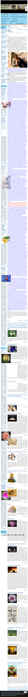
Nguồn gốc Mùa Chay (11, 404)
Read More (4, 115)
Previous (21, 29)
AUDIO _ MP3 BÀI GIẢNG (2, 27)
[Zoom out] (10, 30)
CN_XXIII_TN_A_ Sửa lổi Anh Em (4, 47)
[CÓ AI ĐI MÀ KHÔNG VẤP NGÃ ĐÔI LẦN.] (6, 495)
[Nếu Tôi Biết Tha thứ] (12, 385)
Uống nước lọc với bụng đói (3, 167)
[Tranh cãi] (12, 509)
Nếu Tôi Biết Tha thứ (11, 381)
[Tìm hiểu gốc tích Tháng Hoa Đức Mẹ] (12, 442)
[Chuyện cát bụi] (12, 493)
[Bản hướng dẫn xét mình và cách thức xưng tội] (12, 457)
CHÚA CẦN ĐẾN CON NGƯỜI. (13, 644)
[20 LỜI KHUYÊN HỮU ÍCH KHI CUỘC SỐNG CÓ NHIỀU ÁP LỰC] (12, 549)
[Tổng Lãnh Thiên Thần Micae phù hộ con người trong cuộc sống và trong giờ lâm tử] (12, 671)
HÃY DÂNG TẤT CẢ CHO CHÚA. (13, 565)
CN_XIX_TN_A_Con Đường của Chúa (5, 37)
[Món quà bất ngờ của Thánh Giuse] (12, 370)
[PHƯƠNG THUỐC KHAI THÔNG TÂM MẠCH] (6, 240)
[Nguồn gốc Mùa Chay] (12, 408)
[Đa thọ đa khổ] (6, 358)
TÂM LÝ (2, 348)
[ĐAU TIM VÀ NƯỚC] (6, 278)
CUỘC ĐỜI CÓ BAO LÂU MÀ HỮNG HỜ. (15, 592)
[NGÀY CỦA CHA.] (6, 436)
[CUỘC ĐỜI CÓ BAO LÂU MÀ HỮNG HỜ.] (12, 598)
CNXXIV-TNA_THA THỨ (3, 52)
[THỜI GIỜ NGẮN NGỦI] (12, 349)
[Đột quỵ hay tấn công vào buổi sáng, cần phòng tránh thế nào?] (6, 105)
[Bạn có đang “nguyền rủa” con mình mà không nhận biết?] (12, 478)
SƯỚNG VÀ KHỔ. (11, 518)
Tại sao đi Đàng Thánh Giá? (13, 605)
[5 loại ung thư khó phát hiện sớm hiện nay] (6, 133)
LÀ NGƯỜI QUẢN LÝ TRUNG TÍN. (14, 413)
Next (25, 29)
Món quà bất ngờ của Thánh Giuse (14, 362)
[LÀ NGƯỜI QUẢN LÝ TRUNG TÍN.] (12, 418)
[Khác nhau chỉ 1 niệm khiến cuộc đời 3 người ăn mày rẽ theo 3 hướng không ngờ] (12, 399)
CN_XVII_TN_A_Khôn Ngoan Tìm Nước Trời (5, 32)
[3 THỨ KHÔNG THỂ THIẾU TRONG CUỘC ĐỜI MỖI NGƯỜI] (12, 633)
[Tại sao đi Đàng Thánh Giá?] (12, 614)
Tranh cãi (9, 504)
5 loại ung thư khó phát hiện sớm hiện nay (3, 121)
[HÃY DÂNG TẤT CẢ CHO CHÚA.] (12, 570)
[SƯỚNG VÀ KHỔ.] (12, 523)
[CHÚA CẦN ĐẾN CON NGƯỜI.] (12, 650)
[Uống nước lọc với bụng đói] (6, 182)
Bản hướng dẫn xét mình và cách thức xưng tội (17, 451)
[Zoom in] (8, 30)
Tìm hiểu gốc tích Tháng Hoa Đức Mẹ (15, 437)
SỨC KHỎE (3, 86)
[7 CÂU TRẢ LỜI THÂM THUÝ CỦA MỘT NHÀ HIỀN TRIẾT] (12, 333)
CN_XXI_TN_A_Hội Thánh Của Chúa (5, 42)
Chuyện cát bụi (10, 487)
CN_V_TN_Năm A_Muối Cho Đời (4, 64)
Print (8, 320)
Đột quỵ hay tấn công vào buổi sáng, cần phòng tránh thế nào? (3, 92)
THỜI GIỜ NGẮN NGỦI (11, 344)
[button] (6, 19)
